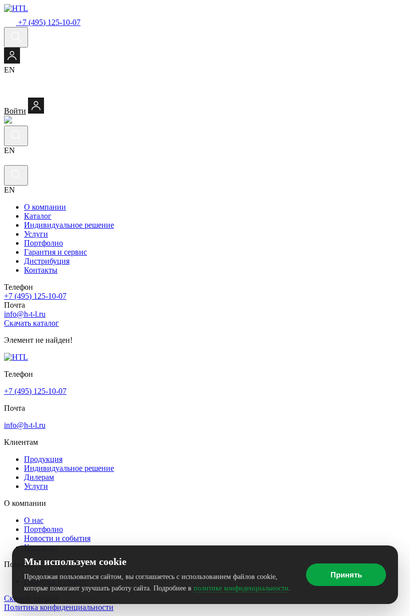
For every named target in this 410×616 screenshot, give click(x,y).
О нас (34, 520)
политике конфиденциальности (241, 588)
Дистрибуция (47, 261)
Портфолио (43, 243)
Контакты (41, 270)
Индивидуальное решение (69, 225)
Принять (346, 574)
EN (9, 70)
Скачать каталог (31, 323)
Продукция (43, 459)
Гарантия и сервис (55, 252)
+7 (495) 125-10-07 (35, 296)
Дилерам (39, 477)
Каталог (38, 216)
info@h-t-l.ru (25, 314)
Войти (15, 111)
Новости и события (57, 538)
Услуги (36, 234)
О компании (45, 207)
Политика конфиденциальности (59, 607)
